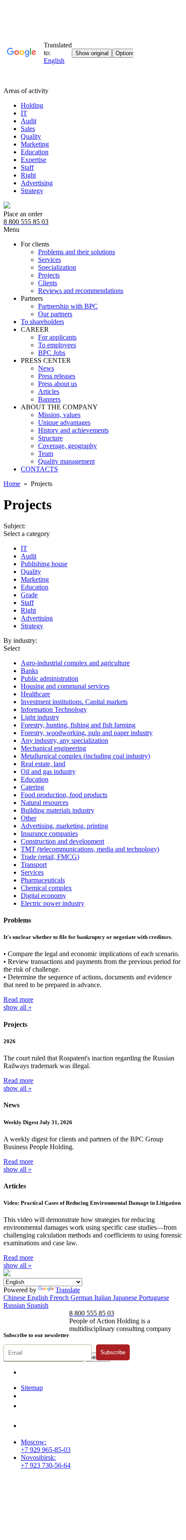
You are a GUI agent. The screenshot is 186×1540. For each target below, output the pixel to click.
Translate (67, 1290)
